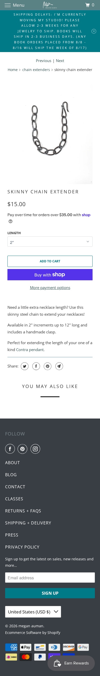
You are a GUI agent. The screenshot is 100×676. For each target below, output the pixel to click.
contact (15, 487)
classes (14, 499)
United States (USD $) (29, 612)
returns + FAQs (23, 511)
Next (60, 60)
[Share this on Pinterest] (47, 366)
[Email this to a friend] (58, 366)
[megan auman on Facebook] (11, 449)
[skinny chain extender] (50, 130)
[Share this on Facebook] (35, 366)
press (11, 535)
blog (11, 475)
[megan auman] (50, 5)
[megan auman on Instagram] (36, 449)
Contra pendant (30, 349)
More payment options (50, 287)
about (12, 462)
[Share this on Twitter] (23, 366)
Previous (43, 60)
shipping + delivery (28, 523)
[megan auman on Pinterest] (23, 449)
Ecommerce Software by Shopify (32, 632)
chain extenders (36, 69)
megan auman (30, 625)
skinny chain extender (43, 191)
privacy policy (22, 547)
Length (14, 233)
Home (13, 69)
